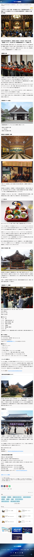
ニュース (31, 7)
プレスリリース (31, 492)
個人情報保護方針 (16, 549)
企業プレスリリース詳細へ (5, 475)
